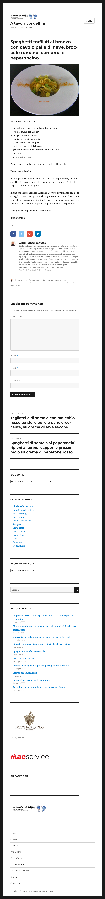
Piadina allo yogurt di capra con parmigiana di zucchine (41, 665)
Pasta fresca (19, 531)
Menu (89, 21)
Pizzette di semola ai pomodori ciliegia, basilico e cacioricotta (44, 644)
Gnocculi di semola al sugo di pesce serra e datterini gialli (42, 637)
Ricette (14, 845)
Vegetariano (19, 545)
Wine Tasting (20, 513)
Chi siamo (15, 839)
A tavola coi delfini (27, 23)
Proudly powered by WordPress (40, 891)
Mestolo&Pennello (19, 871)
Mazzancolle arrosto (23, 658)
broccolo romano (50, 280)
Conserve (17, 542)
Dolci (15, 538)
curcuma (21, 283)
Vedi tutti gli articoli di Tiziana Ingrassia (36, 270)
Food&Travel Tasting (23, 510)
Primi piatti (18, 528)
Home (13, 833)
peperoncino (52, 283)
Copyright (15, 883)
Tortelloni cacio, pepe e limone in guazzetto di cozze (39, 687)
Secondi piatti (20, 535)
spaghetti (73, 283)
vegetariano (15, 285)
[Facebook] (13, 234)
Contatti (14, 877)
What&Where (17, 864)
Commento (17, 317)
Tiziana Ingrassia (21, 280)
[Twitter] (21, 234)
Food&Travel (16, 858)
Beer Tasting (19, 517)
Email (14, 368)
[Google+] (30, 234)
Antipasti (17, 524)
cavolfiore (62, 280)
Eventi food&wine (22, 520)
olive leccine (31, 283)
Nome (14, 355)
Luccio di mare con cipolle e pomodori (32, 680)
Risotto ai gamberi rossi (25, 673)
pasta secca (42, 283)
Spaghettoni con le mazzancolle (29, 651)
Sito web (15, 381)
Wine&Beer (16, 852)
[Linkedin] (38, 234)
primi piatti (63, 283)
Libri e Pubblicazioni (23, 506)
